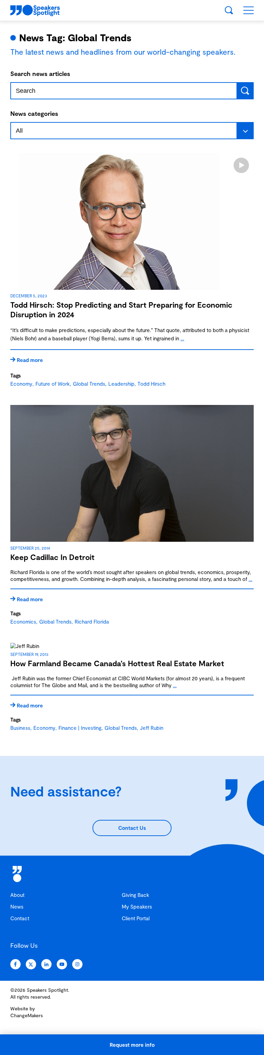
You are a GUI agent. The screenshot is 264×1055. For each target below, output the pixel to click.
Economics (23, 621)
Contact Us (132, 828)
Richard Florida (92, 621)
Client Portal (136, 918)
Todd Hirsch (151, 384)
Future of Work (52, 384)
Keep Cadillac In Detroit (52, 556)
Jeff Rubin (151, 728)
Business (20, 728)
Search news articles (40, 73)
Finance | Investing (79, 728)
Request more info (132, 1045)
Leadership (121, 384)
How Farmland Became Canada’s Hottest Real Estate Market (117, 663)
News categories (34, 113)
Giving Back (135, 895)
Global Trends (89, 384)
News (16, 906)
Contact (19, 918)
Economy (21, 384)
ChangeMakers (26, 1015)
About (17, 895)
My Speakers (137, 906)
